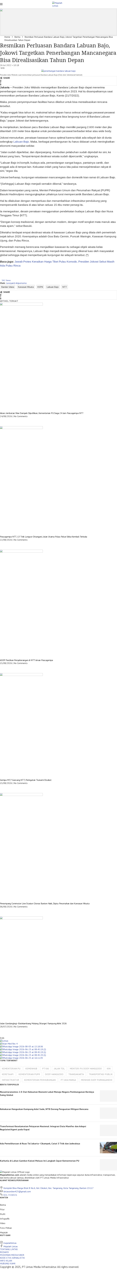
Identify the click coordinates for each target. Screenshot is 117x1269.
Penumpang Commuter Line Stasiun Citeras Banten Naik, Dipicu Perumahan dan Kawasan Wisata (44, 903)
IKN (108, 1068)
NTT (64, 286)
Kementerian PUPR (29, 1074)
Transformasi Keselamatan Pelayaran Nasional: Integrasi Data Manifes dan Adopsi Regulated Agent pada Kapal (43, 1128)
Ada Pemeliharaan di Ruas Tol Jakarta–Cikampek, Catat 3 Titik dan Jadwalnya (40, 1143)
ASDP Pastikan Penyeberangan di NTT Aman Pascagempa (26, 660)
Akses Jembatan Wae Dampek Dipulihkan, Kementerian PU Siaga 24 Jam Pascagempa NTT (41, 413)
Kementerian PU (11, 1068)
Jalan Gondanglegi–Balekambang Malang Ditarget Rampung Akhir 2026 (33, 1023)
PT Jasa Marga (68, 1079)
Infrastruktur (10, 1079)
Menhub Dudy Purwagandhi (96, 1079)
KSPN (40, 286)
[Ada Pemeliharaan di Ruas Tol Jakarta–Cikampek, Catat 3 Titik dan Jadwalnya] (108, 1147)
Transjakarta (76, 1074)
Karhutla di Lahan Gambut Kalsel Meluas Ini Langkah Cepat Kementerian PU (39, 1160)
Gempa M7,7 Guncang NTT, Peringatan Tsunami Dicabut (26, 780)
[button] (58, 80)
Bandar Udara (7, 286)
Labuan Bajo (21, 141)
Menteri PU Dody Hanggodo (86, 1068)
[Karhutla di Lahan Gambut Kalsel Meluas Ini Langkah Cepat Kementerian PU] (108, 1165)
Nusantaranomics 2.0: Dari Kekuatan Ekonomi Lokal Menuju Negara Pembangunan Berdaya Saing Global (47, 1093)
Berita (17, 36)
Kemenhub (31, 1068)
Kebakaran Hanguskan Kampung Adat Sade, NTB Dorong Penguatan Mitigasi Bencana (44, 1109)
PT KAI (45, 1068)
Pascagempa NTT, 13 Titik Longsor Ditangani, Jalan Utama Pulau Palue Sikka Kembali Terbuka (43, 536)
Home (7, 36)
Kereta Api (8, 1074)
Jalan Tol (59, 1068)
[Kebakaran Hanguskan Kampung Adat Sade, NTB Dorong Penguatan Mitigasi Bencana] (108, 1113)
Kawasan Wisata (26, 286)
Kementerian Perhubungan (40, 1079)
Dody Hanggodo (54, 1074)
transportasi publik (101, 1074)
